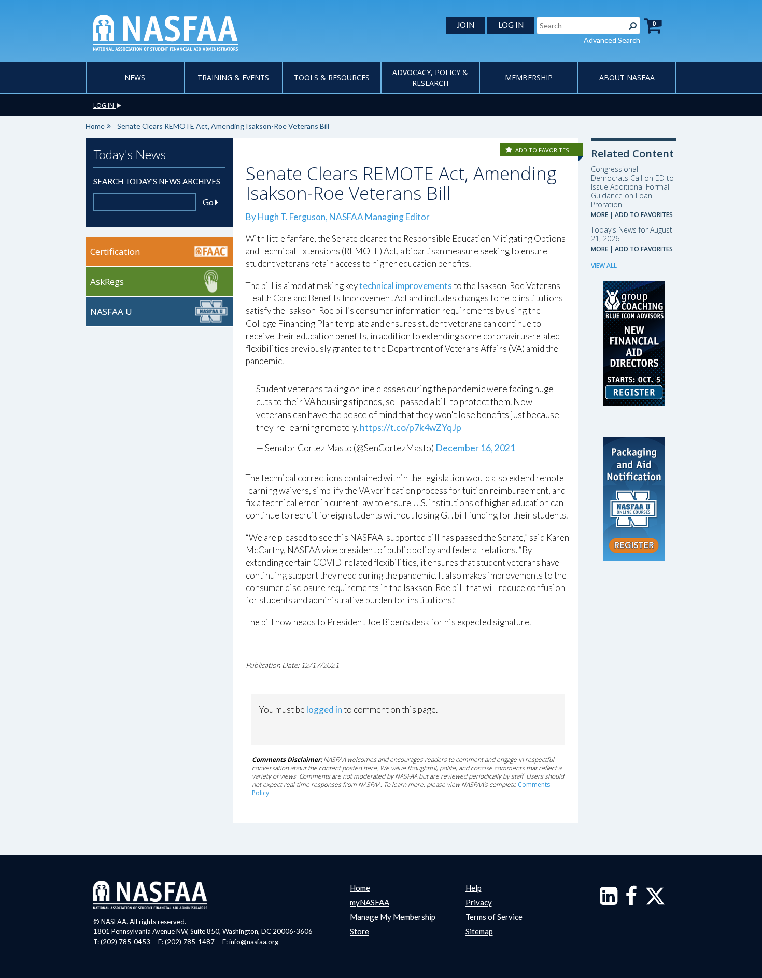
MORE (599, 214)
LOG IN (511, 25)
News (134, 77)
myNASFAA (369, 902)
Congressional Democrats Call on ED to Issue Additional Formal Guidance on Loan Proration (632, 186)
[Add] (509, 150)
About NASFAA (627, 77)
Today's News (129, 154)
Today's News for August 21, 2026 (631, 234)
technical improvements (405, 285)
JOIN (465, 25)
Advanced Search (612, 40)
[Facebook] (631, 901)
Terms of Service (494, 917)
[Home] (165, 31)
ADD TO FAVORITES (542, 150)
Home (95, 126)
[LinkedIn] (608, 901)
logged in (324, 709)
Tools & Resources (332, 77)
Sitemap (479, 931)
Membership (529, 77)
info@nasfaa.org (253, 942)
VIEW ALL (604, 265)
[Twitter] (655, 901)
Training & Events (233, 77)
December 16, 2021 (475, 447)
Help (473, 888)
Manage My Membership (392, 917)
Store (359, 931)
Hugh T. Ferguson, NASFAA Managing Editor (344, 216)
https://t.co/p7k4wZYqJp (410, 427)
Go (209, 202)
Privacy (478, 902)
